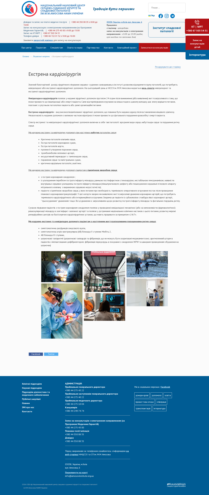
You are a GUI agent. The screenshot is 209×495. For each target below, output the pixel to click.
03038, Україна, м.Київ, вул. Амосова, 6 (124, 22)
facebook (165, 386)
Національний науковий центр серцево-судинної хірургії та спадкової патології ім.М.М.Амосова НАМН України (63, 9)
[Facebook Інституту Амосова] (161, 16)
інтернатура (159, 408)
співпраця (161, 401)
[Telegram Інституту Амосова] (172, 16)
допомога (156, 395)
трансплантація (142, 408)
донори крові (141, 395)
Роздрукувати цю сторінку (168, 66)
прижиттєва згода (144, 401)
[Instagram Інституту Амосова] (167, 16)
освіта (168, 395)
